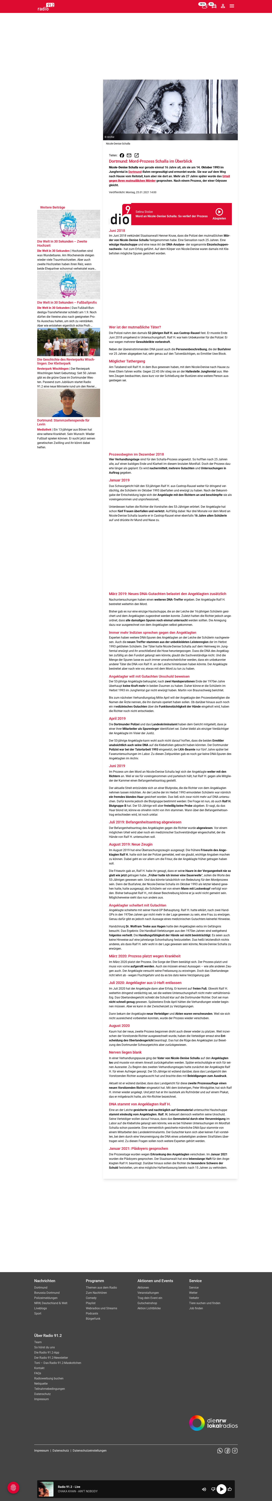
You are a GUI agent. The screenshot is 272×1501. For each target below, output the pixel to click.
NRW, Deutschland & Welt (50, 1303)
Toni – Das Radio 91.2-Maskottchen (57, 1363)
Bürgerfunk (93, 1318)
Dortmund (135, 172)
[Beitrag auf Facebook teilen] (122, 155)
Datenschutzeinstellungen (90, 1450)
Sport (37, 1313)
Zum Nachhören (96, 1293)
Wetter (193, 1293)
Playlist (90, 1303)
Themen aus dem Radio (101, 1287)
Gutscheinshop (147, 1303)
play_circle (221, 1489)
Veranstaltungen (148, 1293)
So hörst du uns (44, 1347)
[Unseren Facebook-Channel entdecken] (227, 1451)
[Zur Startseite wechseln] (46, 6)
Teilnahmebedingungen (49, 1389)
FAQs (37, 1373)
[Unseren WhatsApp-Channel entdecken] (220, 1451)
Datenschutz (42, 1394)
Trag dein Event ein (149, 1298)
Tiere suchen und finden (204, 1303)
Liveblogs (40, 1308)
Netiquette (41, 1383)
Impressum (41, 1399)
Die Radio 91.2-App (46, 1352)
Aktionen (143, 1287)
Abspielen (219, 213)
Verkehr (194, 1298)
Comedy (91, 1298)
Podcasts (92, 1313)
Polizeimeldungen (46, 1298)
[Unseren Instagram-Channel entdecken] (235, 1451)
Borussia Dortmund (47, 1293)
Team (38, 1342)
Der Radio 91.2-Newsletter (51, 1357)
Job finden (196, 1308)
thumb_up (229, 1489)
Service (194, 1287)
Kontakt (39, 1368)
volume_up (204, 1489)
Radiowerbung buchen (48, 1378)
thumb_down (213, 1489)
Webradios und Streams (101, 1308)
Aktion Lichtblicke (149, 1308)
